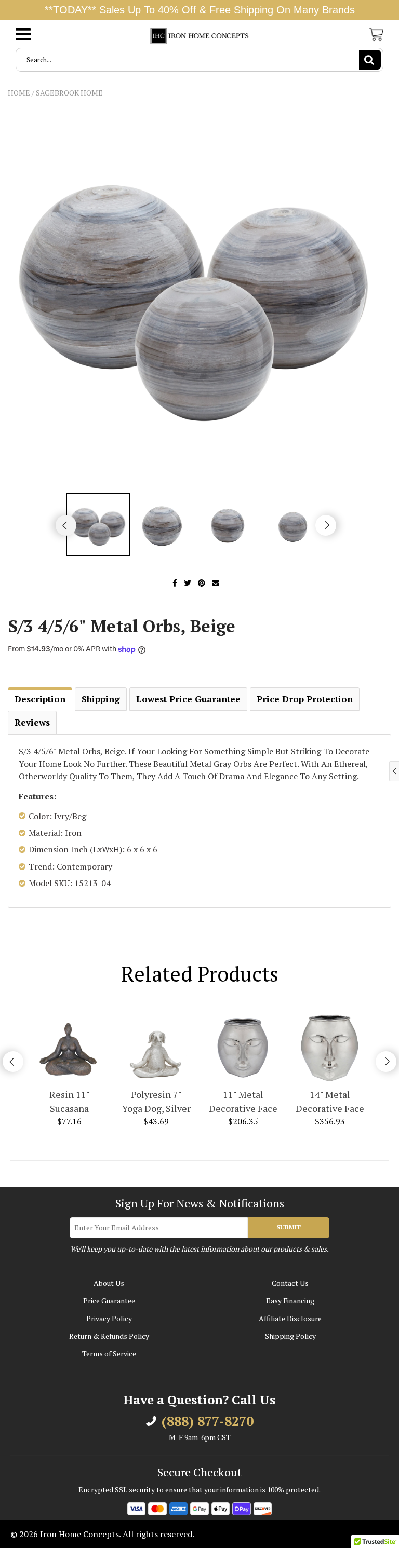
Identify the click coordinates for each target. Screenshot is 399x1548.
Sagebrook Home (69, 93)
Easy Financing (290, 1301)
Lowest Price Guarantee (188, 699)
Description (40, 699)
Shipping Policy (290, 1336)
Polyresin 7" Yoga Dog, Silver (156, 1101)
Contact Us (290, 1283)
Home (19, 93)
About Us (109, 1283)
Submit (288, 1227)
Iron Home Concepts (79, 1534)
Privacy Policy (109, 1318)
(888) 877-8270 (208, 1421)
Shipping (101, 699)
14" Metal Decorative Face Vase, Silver (330, 1102)
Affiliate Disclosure (290, 1318)
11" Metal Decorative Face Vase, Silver (243, 1102)
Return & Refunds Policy (109, 1336)
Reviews (32, 722)
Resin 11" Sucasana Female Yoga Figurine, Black (69, 1102)
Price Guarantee (109, 1301)
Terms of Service (109, 1354)
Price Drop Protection (305, 699)
